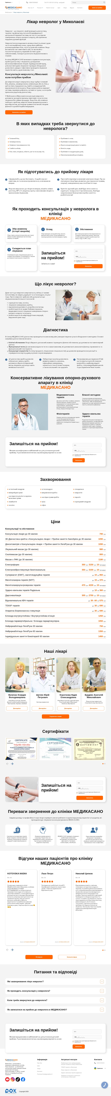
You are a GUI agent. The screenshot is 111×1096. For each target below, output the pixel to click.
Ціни (59, 7)
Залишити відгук (72, 957)
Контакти (79, 7)
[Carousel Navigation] (55, 763)
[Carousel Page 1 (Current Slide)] (102, 763)
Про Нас (39, 1063)
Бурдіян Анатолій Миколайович (94, 696)
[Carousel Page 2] (104, 763)
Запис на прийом (97, 7)
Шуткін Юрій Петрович (42, 696)
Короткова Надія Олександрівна (68, 696)
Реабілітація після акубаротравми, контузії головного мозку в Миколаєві (71, 1063)
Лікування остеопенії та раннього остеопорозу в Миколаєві (70, 1076)
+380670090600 (33, 2)
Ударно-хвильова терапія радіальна (71, 1072)
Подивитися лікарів (55, 716)
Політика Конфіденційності (44, 1074)
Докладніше (17, 708)
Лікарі (65, 7)
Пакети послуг (50, 7)
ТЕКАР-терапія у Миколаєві (69, 1067)
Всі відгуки (39, 957)
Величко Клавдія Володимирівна (17, 696)
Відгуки (72, 7)
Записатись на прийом (19, 112)
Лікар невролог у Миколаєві (69, 1070)
